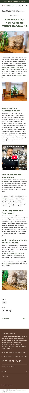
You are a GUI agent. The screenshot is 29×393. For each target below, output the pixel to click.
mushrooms (5, 198)
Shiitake (16, 69)
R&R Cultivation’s (8, 263)
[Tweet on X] (3, 310)
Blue (4, 67)
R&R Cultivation (8, 385)
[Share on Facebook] (7, 310)
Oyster (8, 67)
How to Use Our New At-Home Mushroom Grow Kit (13, 11)
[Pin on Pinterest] (10, 310)
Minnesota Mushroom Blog (12, 10)
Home (3, 10)
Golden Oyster (15, 67)
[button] (23, 5)
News (4, 302)
